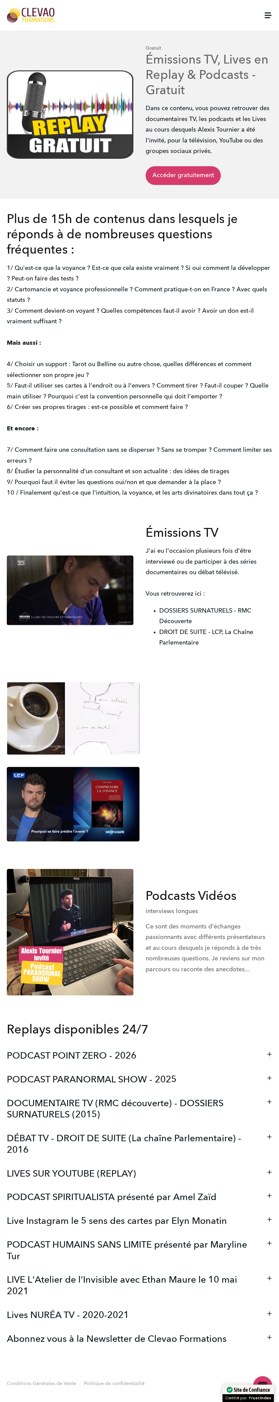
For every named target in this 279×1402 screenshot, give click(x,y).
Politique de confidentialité (114, 1383)
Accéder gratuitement (183, 175)
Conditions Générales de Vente (41, 1383)
